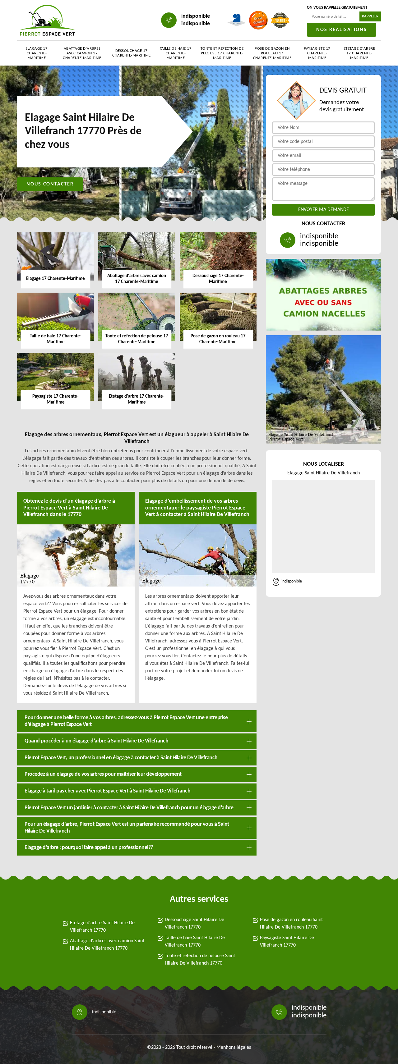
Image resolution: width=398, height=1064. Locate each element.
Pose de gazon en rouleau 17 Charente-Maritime (272, 53)
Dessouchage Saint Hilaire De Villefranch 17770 (194, 923)
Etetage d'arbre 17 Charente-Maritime (359, 53)
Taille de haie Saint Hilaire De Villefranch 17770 (195, 941)
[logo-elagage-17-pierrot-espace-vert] (47, 20)
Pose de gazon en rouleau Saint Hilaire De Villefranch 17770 (291, 923)
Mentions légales (233, 1047)
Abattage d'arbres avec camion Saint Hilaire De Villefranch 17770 (107, 944)
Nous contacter (50, 184)
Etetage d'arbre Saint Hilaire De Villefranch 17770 (102, 926)
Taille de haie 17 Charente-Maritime (176, 53)
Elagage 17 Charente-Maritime (36, 53)
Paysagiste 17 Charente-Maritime (317, 53)
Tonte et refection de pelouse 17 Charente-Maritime (222, 53)
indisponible (195, 16)
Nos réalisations (341, 29)
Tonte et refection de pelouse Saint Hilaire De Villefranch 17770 (200, 959)
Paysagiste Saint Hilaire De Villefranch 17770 (287, 941)
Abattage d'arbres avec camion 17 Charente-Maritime (82, 53)
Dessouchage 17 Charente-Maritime (131, 53)
